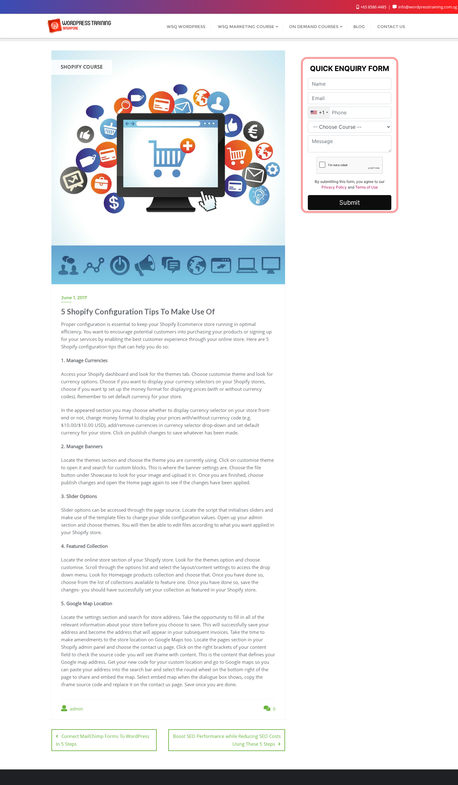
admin (76, 709)
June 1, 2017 (74, 297)
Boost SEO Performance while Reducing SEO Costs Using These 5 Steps (227, 740)
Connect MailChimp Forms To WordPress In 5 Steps (102, 740)
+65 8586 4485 (373, 7)
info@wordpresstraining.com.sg (427, 7)
